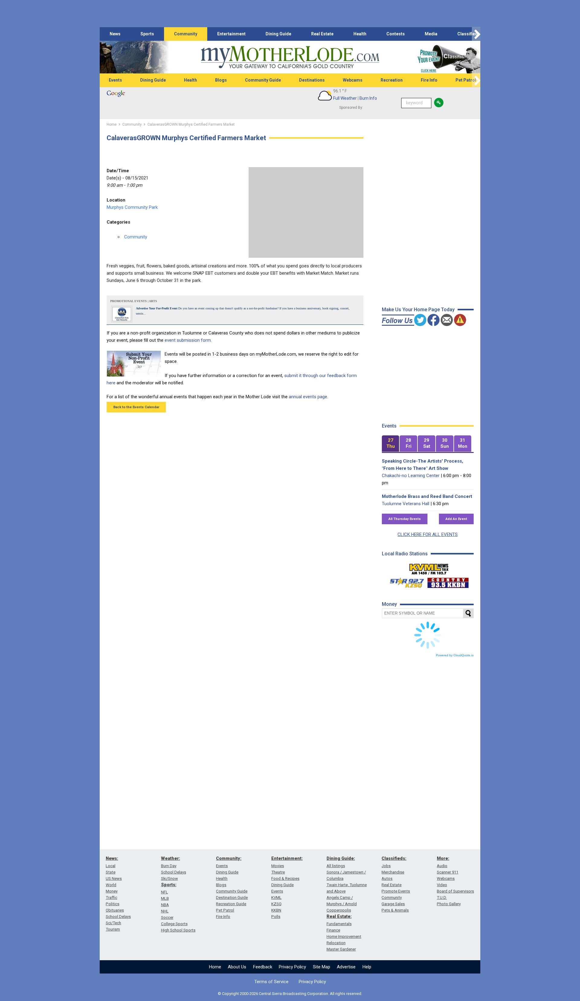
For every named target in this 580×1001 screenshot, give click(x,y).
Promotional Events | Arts (133, 301)
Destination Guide (232, 897)
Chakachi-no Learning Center (411, 475)
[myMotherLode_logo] (290, 57)
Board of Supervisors (455, 891)
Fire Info (429, 80)
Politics (112, 904)
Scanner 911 (447, 872)
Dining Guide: (341, 858)
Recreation (392, 80)
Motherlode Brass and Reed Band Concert (427, 496)
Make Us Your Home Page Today (418, 309)
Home (215, 967)
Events (115, 80)
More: (443, 858)
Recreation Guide (231, 904)
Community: (228, 858)
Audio (442, 866)
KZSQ (276, 904)
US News (114, 878)
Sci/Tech (113, 923)
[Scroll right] (476, 34)
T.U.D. (442, 897)
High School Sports (178, 930)
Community (185, 33)
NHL (165, 911)
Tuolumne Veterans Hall (405, 503)
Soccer (167, 917)
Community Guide (263, 80)
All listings (336, 866)
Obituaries (115, 910)
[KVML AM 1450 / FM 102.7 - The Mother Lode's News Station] (429, 567)
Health (359, 33)
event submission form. (188, 340)
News (115, 33)
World (111, 885)
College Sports (174, 924)
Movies (277, 866)
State (110, 872)
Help (366, 967)
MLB (165, 898)
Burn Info (368, 98)
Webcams (352, 80)
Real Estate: (339, 916)
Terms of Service (271, 981)
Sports (147, 33)
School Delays (118, 916)
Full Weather (345, 98)
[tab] (390, 443)
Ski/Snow (169, 878)
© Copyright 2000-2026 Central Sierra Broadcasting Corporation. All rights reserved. (290, 993)
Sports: (168, 884)
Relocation (336, 943)
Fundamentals (339, 924)
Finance (333, 930)
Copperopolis (339, 910)
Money (112, 891)
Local (110, 866)
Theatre (278, 872)
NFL (164, 892)
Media (431, 33)
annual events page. (308, 396)
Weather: (170, 858)
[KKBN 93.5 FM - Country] (447, 581)
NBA (165, 905)
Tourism (113, 929)
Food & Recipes (285, 878)
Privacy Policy (292, 967)
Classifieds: (394, 858)
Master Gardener (341, 949)
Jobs (386, 866)
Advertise (346, 967)
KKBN (276, 910)
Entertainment (231, 33)
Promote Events (396, 891)
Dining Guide (278, 33)
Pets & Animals (395, 910)
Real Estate (322, 33)
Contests (395, 33)
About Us (237, 967)
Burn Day (168, 866)
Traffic (111, 897)
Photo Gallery (449, 904)
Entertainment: (287, 858)
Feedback (262, 967)
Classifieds (468, 33)
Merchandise (393, 872)
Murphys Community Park (132, 207)
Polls (275, 916)
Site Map (321, 967)
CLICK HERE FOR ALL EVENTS (428, 534)
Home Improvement (344, 936)
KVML (276, 897)
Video (442, 885)
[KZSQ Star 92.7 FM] (404, 581)
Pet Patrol (466, 80)
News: (112, 858)
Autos (387, 878)
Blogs (221, 80)
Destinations (312, 80)
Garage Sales (393, 904)
